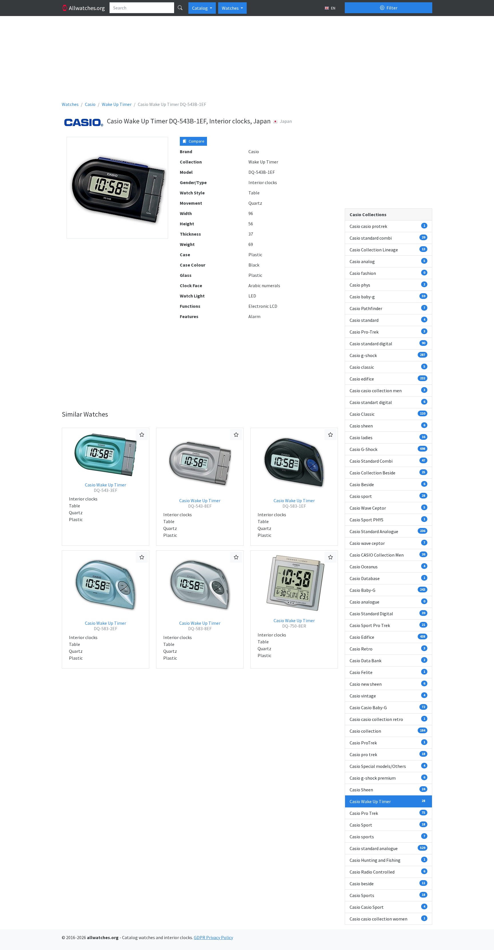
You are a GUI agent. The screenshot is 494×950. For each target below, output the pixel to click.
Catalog (200, 8)
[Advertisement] (233, 61)
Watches (231, 8)
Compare (196, 141)
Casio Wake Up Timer (105, 487)
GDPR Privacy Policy (213, 937)
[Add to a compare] (142, 434)
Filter (391, 8)
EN (332, 8)
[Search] (180, 7)
